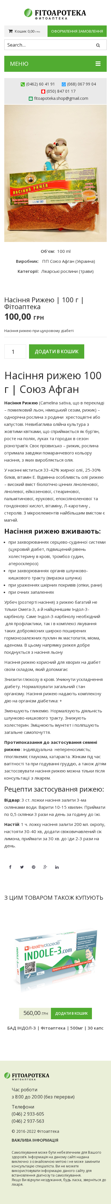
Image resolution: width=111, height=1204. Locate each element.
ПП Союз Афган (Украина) (68, 261)
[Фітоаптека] (55, 14)
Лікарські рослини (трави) (67, 271)
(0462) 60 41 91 (40, 84)
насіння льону (48, 652)
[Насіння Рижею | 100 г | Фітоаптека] (55, 173)
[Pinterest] (33, 863)
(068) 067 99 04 (81, 84)
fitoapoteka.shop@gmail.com (61, 98)
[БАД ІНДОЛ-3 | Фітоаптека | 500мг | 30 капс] (55, 960)
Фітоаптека (48, 1131)
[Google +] (45, 863)
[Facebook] (10, 863)
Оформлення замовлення (77, 31)
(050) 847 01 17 (61, 91)
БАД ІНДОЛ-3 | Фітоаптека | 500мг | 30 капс (55, 1028)
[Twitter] (22, 863)
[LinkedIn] (57, 863)
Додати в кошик (57, 351)
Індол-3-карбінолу (55, 616)
